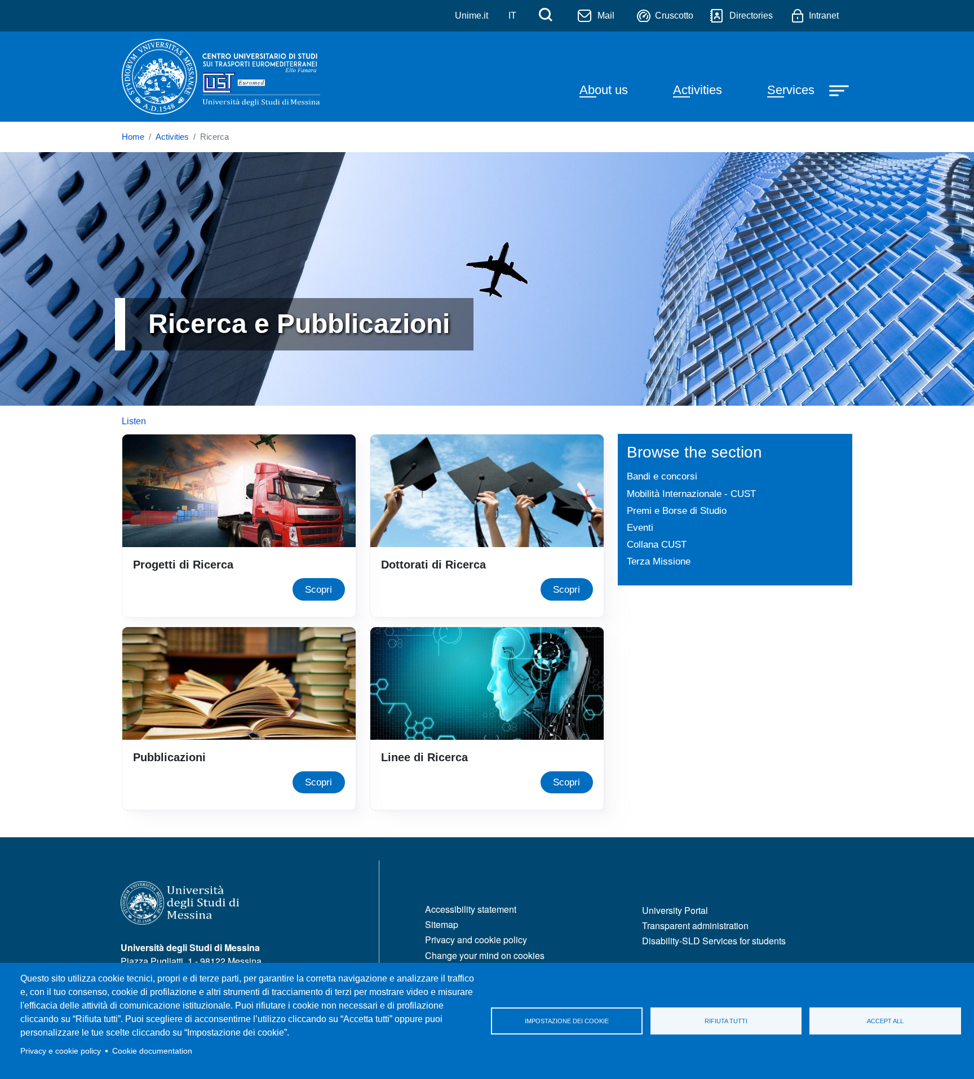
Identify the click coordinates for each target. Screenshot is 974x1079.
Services (790, 90)
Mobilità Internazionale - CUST (691, 493)
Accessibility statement (470, 909)
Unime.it (471, 15)
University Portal (675, 910)
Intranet (824, 15)
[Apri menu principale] (840, 89)
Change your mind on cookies (484, 955)
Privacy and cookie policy (476, 939)
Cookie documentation (152, 1051)
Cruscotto (674, 15)
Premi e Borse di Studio (677, 510)
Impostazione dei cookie (567, 1021)
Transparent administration (695, 925)
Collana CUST (657, 544)
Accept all (885, 1021)
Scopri (318, 589)
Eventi (640, 527)
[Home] (224, 76)
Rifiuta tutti (726, 1021)
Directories (751, 15)
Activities (697, 90)
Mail (605, 15)
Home (133, 136)
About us (603, 90)
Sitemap (441, 924)
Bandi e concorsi (662, 476)
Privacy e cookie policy (60, 1051)
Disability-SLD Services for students (714, 940)
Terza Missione (658, 561)
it (512, 15)
